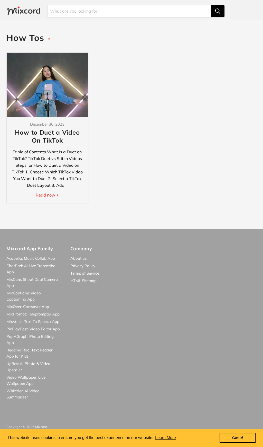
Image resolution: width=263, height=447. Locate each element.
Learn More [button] (165, 437)
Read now (46, 195)
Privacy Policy (82, 265)
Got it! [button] (237, 438)
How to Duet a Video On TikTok (47, 136)
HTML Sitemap (83, 280)
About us (78, 258)
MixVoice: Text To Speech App (32, 321)
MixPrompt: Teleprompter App (33, 314)
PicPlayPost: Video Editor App (33, 329)
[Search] (217, 11)
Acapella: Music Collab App (30, 258)
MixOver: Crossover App (27, 306)
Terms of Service (84, 273)
